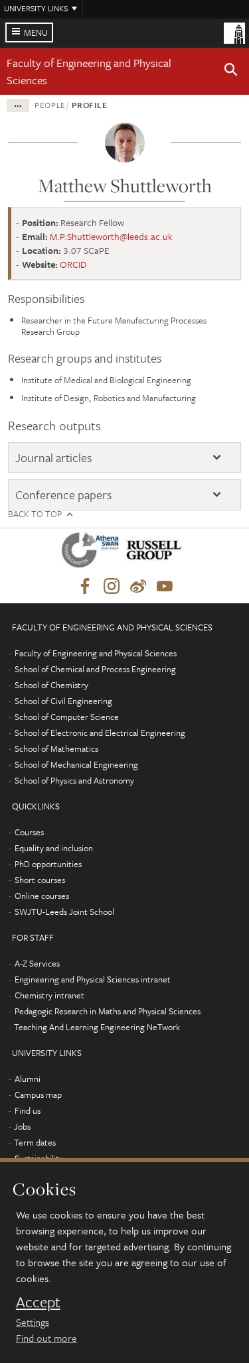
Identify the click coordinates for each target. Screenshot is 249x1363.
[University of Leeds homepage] (234, 32)
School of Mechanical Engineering (76, 764)
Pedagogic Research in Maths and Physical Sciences (108, 1011)
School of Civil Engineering (63, 700)
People (50, 105)
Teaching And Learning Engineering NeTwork (97, 1027)
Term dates (35, 1142)
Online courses (42, 895)
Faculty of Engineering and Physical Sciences (96, 653)
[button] (231, 71)
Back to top (35, 514)
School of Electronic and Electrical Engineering (100, 732)
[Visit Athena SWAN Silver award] (93, 552)
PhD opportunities (48, 863)
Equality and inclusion (54, 848)
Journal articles (53, 457)
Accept (38, 1302)
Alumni (28, 1078)
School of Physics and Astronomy (74, 780)
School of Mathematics (56, 748)
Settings (32, 1322)
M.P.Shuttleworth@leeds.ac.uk (111, 236)
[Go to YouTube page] (165, 587)
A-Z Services (37, 963)
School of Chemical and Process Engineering (95, 669)
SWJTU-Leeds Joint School (64, 911)
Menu (36, 32)
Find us (28, 1110)
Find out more (46, 1338)
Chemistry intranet (49, 995)
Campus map (38, 1094)
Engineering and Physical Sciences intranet (93, 979)
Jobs (22, 1126)
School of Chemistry (51, 684)
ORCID (73, 264)
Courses (29, 832)
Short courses (40, 879)
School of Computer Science (67, 716)
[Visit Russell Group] (156, 552)
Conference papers (63, 495)
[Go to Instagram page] (112, 587)
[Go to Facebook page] (85, 587)
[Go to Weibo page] (138, 587)
